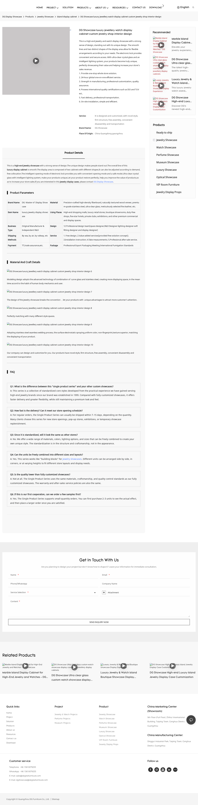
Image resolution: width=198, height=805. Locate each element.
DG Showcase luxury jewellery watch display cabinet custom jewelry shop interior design (120, 16)
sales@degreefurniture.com (28, 776)
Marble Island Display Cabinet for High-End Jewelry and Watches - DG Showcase (181, 41)
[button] (163, 5)
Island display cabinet (67, 16)
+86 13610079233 (28, 767)
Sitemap (55, 799)
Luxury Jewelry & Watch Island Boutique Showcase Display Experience (182, 81)
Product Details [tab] (74, 153)
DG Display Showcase (12, 16)
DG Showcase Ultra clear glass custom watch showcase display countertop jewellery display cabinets (182, 61)
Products (29, 16)
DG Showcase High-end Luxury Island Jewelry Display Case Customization (182, 100)
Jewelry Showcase (45, 16)
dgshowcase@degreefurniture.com (32, 780)
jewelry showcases (72, 458)
